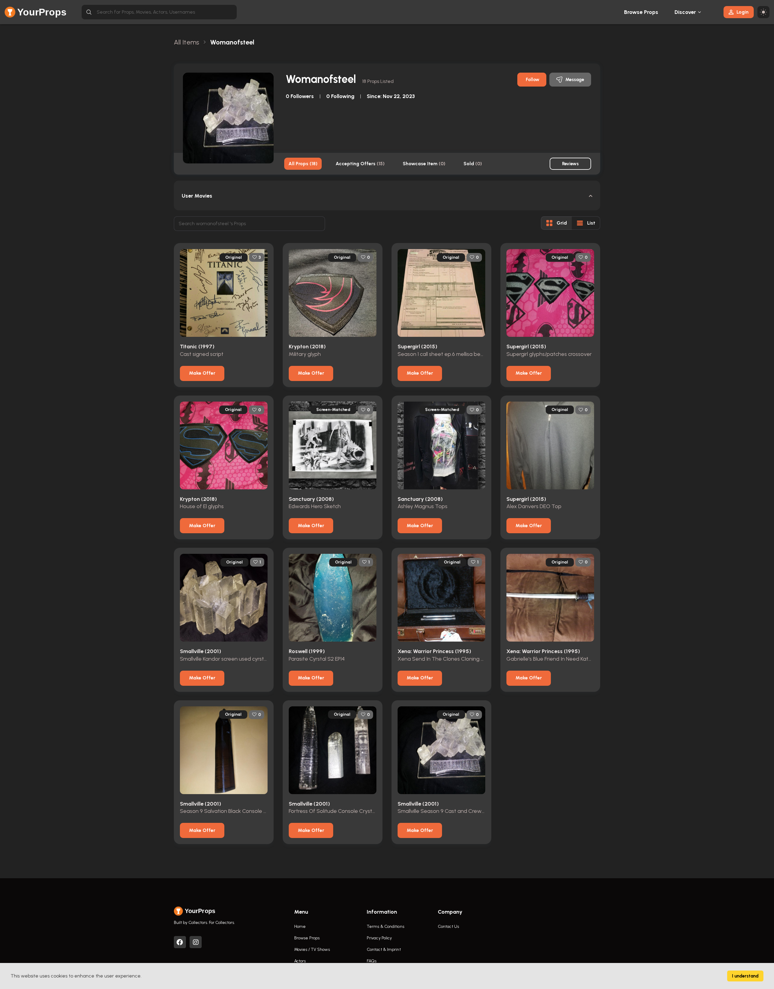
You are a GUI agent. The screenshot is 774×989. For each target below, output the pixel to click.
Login (743, 12)
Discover (685, 12)
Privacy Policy (379, 938)
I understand (745, 976)
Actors (300, 961)
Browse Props (641, 12)
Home (300, 926)
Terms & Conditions (385, 926)
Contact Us (448, 926)
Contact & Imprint (384, 949)
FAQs (371, 961)
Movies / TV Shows (312, 949)
